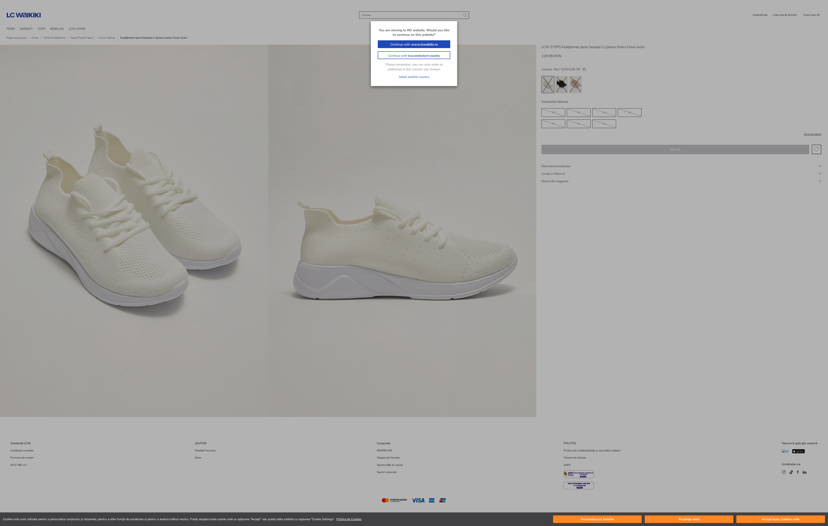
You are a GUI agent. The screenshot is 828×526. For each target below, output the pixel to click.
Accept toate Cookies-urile (781, 519)
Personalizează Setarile (597, 519)
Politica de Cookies (349, 519)
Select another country (414, 77)
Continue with (414, 44)
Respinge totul (689, 519)
